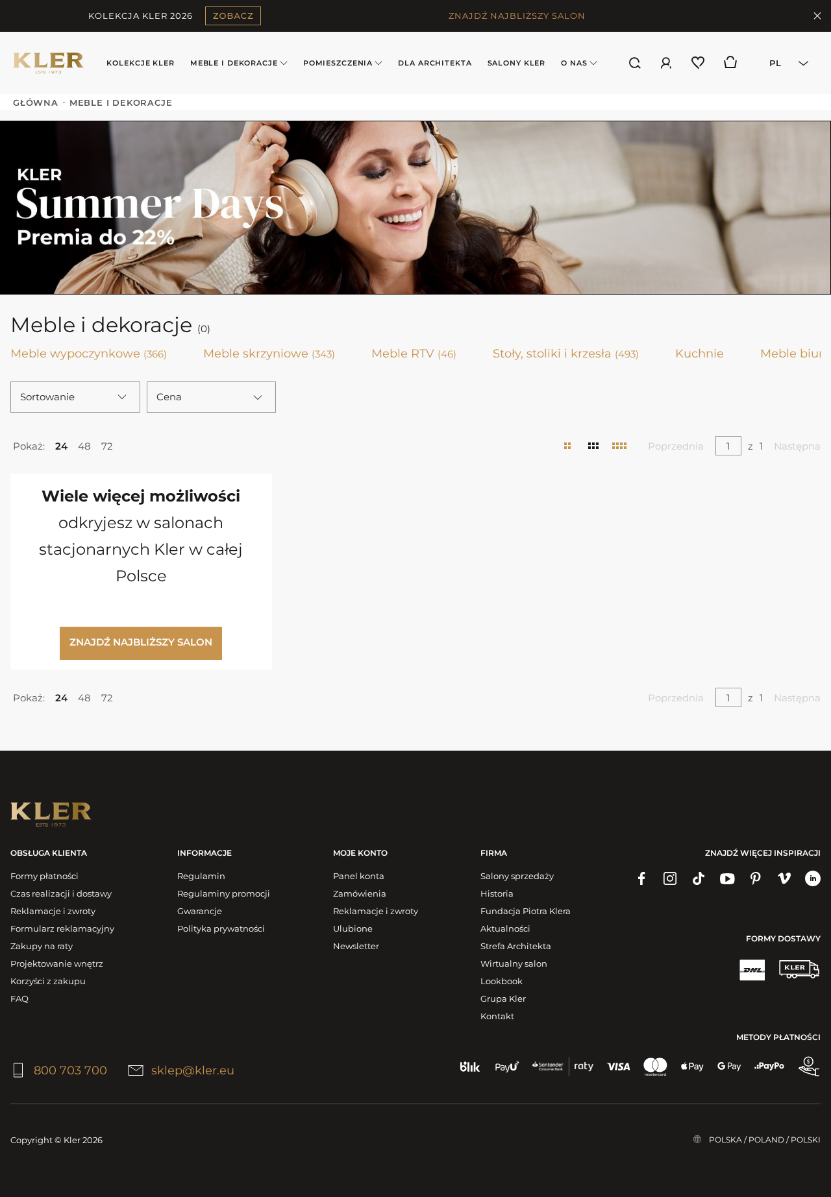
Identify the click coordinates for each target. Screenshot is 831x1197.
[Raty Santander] (562, 1066)
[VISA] (618, 1066)
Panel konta (358, 876)
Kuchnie (699, 353)
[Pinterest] (755, 878)
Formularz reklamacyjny (62, 928)
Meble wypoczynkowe (88, 353)
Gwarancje (199, 911)
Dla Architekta (434, 62)
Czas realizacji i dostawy (61, 893)
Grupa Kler (503, 998)
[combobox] (785, 63)
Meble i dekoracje (234, 62)
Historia (497, 893)
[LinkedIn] (813, 878)
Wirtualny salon (513, 963)
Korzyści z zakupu (48, 981)
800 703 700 (70, 1070)
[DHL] (752, 969)
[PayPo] (769, 1066)
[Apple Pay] (692, 1066)
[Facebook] (641, 878)
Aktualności (505, 928)
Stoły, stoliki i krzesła (566, 353)
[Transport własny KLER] (799, 969)
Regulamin (201, 876)
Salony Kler (517, 62)
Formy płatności (44, 876)
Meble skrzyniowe (269, 353)
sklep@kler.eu (192, 1070)
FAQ (19, 998)
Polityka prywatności (221, 928)
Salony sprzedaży (517, 876)
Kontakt (497, 1016)
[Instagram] (670, 878)
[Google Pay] (729, 1066)
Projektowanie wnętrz (56, 963)
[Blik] (470, 1066)
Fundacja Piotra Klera (525, 911)
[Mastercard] (655, 1066)
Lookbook (501, 981)
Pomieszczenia (338, 62)
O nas (574, 62)
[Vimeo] (784, 878)
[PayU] (507, 1066)
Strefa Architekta (515, 946)
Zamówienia (359, 893)
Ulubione (353, 928)
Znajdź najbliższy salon (140, 642)
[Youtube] (727, 878)
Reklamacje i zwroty (52, 911)
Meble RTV (413, 353)
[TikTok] (698, 878)
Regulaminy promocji (223, 893)
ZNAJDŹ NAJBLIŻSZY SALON (517, 15)
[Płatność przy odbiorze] (809, 1066)
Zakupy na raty (41, 946)
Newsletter (356, 946)
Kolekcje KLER (140, 62)
